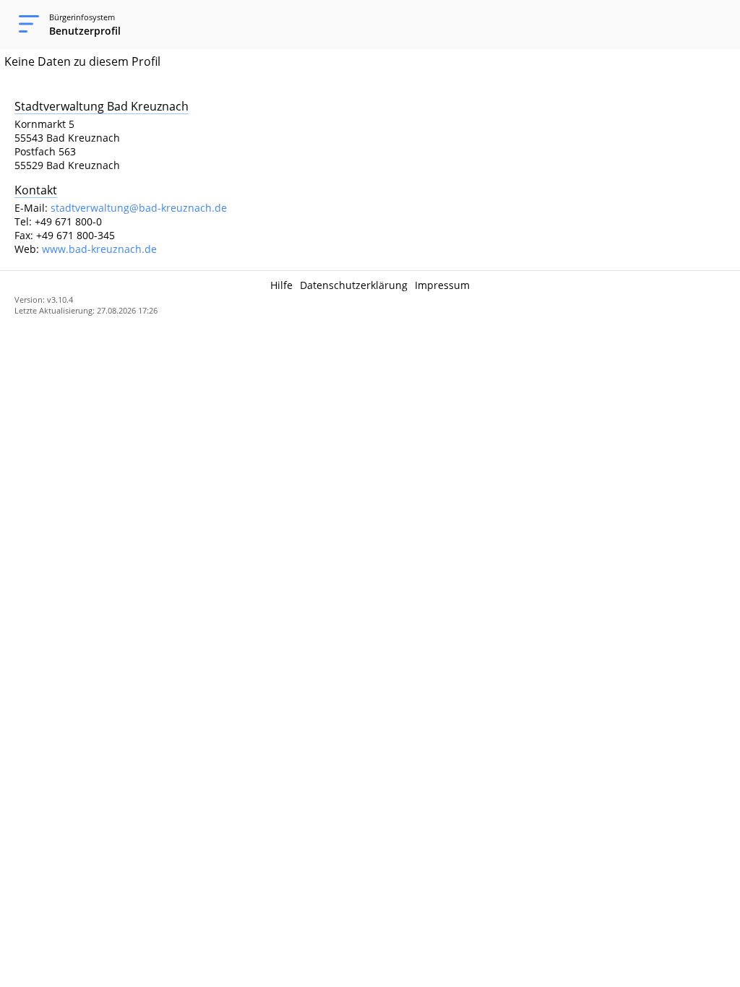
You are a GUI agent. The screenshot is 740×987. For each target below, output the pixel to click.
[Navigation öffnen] (24, 24)
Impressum (442, 285)
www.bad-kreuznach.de (99, 249)
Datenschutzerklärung (354, 285)
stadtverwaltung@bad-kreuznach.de (139, 208)
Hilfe (281, 285)
